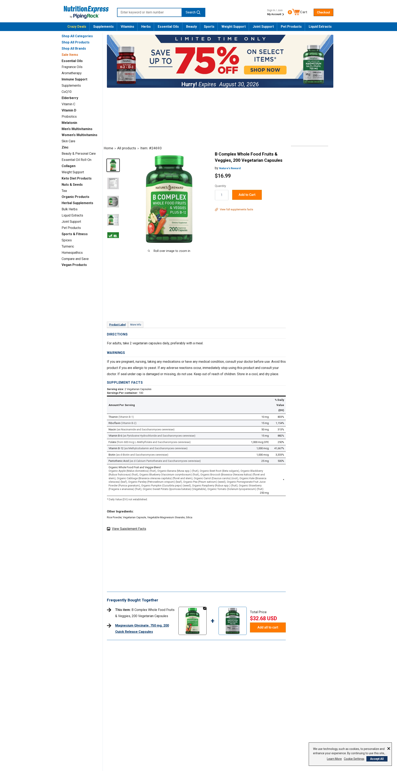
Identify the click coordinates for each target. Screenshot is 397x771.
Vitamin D (69, 110)
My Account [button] (274, 14)
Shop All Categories (77, 36)
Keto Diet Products (77, 178)
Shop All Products (76, 42)
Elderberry (70, 98)
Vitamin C (68, 104)
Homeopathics (72, 253)
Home (108, 148)
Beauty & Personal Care (79, 154)
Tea (64, 191)
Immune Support (74, 79)
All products (126, 148)
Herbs (146, 27)
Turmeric (68, 246)
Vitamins (127, 27)
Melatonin (69, 123)
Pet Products (291, 27)
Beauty (191, 27)
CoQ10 (67, 92)
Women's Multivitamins (79, 135)
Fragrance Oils (72, 67)
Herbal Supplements (77, 203)
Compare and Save (75, 259)
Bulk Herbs (70, 209)
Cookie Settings (354, 758)
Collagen (68, 166)
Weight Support (233, 27)
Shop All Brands (74, 48)
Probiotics (69, 117)
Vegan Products (74, 265)
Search (191, 12)
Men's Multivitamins (77, 129)
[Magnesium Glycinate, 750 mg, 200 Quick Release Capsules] (233, 611)
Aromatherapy (72, 73)
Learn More (334, 758)
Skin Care (68, 141)
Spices (67, 240)
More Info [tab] (135, 324)
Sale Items (70, 55)
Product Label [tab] (117, 324)
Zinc (65, 147)
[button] (323, 12)
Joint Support (263, 27)
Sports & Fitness (75, 234)
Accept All (377, 758)
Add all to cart (267, 627)
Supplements (103, 27)
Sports (209, 27)
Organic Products (75, 197)
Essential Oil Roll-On (76, 160)
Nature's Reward (230, 168)
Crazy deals (76, 27)
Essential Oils (168, 27)
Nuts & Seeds (72, 185)
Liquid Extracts (320, 27)
